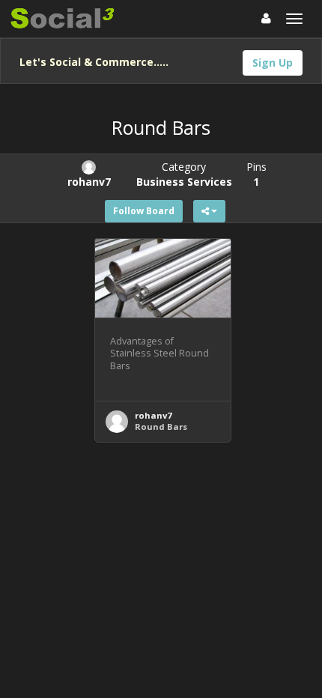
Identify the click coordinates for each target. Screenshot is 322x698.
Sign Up (272, 62)
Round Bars (161, 426)
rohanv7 (153, 415)
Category (184, 174)
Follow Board (143, 210)
